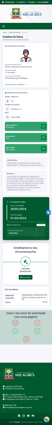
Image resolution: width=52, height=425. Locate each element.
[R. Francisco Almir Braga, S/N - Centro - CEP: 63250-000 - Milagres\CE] (26, 353)
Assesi (17, 422)
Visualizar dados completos (14, 84)
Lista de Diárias (14, 32)
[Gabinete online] (33, 415)
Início (5, 32)
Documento (26, 277)
